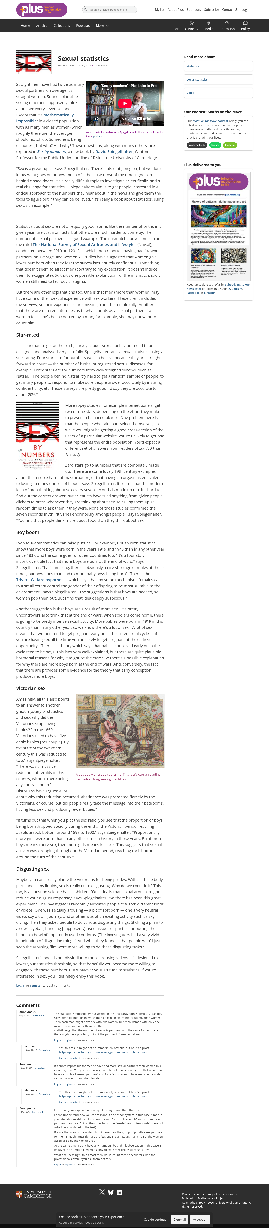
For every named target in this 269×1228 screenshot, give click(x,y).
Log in (20, 985)
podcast (98, 136)
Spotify (215, 144)
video (190, 93)
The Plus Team (66, 65)
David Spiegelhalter (114, 151)
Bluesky (237, 289)
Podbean (230, 144)
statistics (193, 66)
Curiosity (191, 29)
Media (208, 29)
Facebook (193, 293)
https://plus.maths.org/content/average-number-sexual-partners (103, 1052)
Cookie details (94, 1222)
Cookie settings (155, 1219)
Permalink (38, 1015)
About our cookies (71, 1222)
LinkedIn (210, 293)
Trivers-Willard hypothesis (41, 579)
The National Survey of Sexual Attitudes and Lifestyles (84, 244)
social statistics (197, 79)
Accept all (200, 1219)
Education (227, 29)
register (36, 985)
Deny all (180, 1219)
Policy (245, 29)
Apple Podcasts (197, 144)
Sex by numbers (51, 151)
